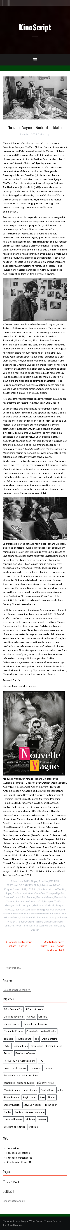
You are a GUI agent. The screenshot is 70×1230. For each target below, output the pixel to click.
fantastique (37, 1045)
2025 (27, 881)
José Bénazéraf (58, 913)
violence (30, 1119)
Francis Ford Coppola (15, 1068)
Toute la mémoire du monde (30, 1112)
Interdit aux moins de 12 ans (19, 1082)
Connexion (12, 1148)
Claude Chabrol (12, 897)
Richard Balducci (44, 921)
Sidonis (51, 1097)
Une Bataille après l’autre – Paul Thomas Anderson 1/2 (52, 945)
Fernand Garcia (44, 897)
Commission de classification (41, 1031)
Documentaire (49, 1038)
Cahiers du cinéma (23, 893)
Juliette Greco (11, 917)
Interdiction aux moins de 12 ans (21, 1075)
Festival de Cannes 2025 (29, 901)
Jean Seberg (38, 909)
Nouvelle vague (50, 917)
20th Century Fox (13, 1009)
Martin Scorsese (12, 1090)
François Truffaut (54, 901)
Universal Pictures (13, 1119)
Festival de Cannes (25, 1053)
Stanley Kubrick (12, 1104)
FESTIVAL (55, 881)
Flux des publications (18, 1152)
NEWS (56, 885)
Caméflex (39, 893)
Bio (63, 889)
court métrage (23, 1038)
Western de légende (14, 1126)
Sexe (42, 1097)
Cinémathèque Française (35, 1024)
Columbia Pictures (13, 1031)
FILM (36, 885)
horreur (49, 1068)
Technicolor (51, 1104)
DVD (6, 1045)
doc (37, 1038)
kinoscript (45, 134)
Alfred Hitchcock (34, 1009)
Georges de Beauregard (18, 905)
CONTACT (13, 1181)
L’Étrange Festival (46, 1082)
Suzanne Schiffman (47, 925)
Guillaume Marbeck (44, 905)
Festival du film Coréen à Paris (19, 1060)
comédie (8, 1038)
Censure (42, 1016)
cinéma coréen (11, 1024)
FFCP (41, 1060)
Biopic (34, 881)
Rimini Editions (11, 1097)
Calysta (31, 1016)
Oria (55, 1221)
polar (60, 1090)
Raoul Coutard (26, 921)
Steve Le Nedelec (32, 1104)
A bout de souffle (51, 889)
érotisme (33, 1126)
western (42, 1119)
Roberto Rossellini (26, 925)
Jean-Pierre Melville (38, 913)
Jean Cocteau (22, 909)
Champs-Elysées (55, 893)
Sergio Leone (29, 1097)
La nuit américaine (30, 917)
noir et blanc (30, 1090)
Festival (8, 1053)
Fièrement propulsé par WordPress (22, 1221)
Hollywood (35, 1068)
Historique (46, 885)
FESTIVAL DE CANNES (20, 885)
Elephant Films (20, 1045)
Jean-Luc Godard (55, 909)
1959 (23, 889)
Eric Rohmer (28, 897)
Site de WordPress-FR (18, 1162)
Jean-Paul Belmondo (14, 913)
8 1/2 (37, 889)
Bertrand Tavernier (14, 1016)
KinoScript (35, 27)
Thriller (7, 1112)
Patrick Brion (47, 1090)
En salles (43, 881)
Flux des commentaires (19, 1157)
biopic (8, 893)
